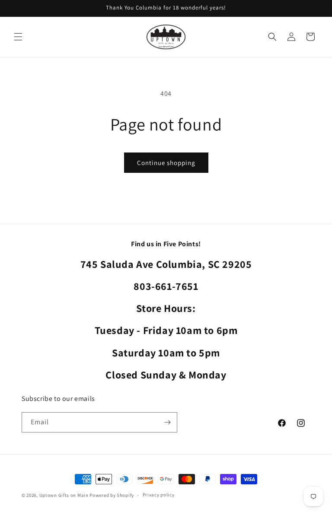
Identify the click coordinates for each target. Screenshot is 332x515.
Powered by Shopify (111, 495)
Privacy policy (159, 495)
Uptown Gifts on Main (64, 495)
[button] (18, 36)
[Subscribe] (167, 422)
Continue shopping (166, 163)
